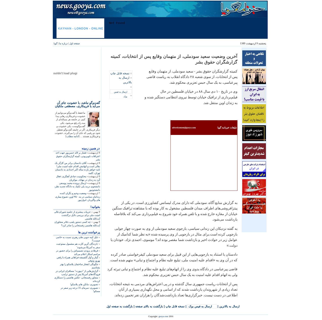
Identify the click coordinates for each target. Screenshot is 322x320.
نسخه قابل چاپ (119, 73)
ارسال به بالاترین (229, 306)
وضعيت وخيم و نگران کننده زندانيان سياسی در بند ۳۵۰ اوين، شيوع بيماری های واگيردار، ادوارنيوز (77, 196)
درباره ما (63, 43)
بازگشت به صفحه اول (119, 306)
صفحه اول (74, 43)
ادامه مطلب (72, 136)
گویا (55, 43)
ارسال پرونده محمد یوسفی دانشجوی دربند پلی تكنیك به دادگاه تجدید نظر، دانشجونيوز (77, 186)
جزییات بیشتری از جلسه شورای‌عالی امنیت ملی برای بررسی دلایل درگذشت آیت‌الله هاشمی (77, 215)
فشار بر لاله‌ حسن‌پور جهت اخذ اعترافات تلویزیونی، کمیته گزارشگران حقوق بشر (78, 156)
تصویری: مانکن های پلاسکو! (84, 284)
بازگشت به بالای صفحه (149, 306)
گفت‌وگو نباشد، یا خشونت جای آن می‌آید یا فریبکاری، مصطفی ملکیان (77, 104)
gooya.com (163, 316)
